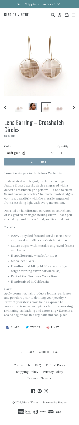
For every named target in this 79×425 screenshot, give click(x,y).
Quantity (63, 146)
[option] (19, 107)
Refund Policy (56, 365)
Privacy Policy (53, 372)
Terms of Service (39, 378)
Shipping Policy (27, 372)
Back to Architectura (42, 352)
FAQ (38, 365)
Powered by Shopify (55, 402)
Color (8, 146)
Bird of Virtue (16, 15)
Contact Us (22, 365)
